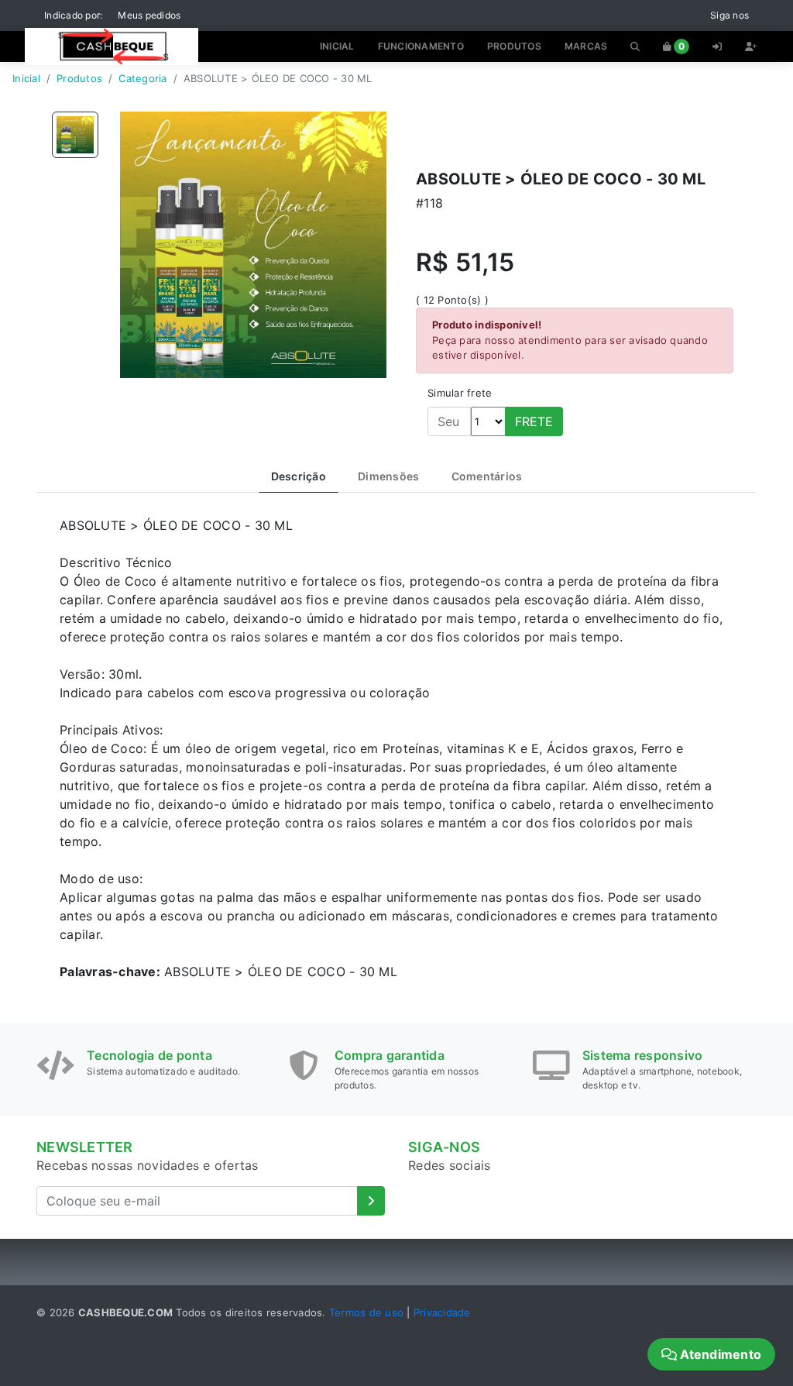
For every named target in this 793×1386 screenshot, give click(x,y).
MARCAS (586, 46)
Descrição (298, 476)
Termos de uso (366, 1312)
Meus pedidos (149, 15)
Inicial (26, 78)
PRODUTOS (514, 46)
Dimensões (388, 476)
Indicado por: (73, 15)
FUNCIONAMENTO (421, 46)
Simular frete (459, 393)
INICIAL (337, 46)
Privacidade (442, 1312)
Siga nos (729, 15)
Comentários (487, 476)
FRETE (534, 421)
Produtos (79, 78)
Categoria (142, 78)
